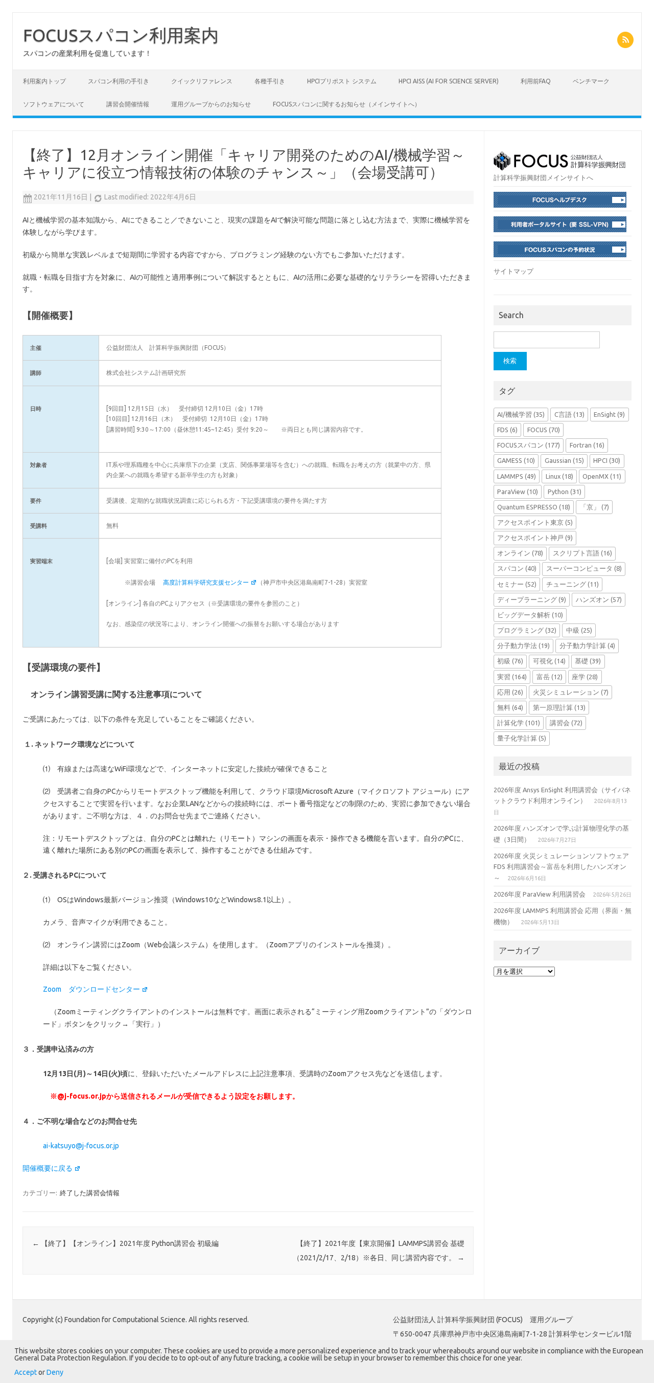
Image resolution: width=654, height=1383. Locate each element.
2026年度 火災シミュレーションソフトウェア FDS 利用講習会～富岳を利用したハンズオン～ (561, 866)
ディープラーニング (531, 599)
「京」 (594, 506)
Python (564, 491)
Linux (559, 476)
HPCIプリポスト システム (342, 81)
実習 (512, 676)
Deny (54, 1372)
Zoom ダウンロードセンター (91, 989)
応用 (510, 692)
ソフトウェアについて (53, 104)
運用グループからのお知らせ (211, 104)
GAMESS (516, 460)
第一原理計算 (559, 707)
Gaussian (564, 460)
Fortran (587, 445)
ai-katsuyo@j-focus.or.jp (81, 1146)
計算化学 (518, 722)
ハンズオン (599, 599)
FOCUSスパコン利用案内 (121, 34)
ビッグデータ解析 (530, 614)
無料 (510, 707)
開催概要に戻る (47, 1168)
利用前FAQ (536, 81)
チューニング (572, 584)
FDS (507, 429)
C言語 (569, 414)
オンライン (520, 552)
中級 (579, 630)
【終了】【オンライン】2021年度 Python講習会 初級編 (125, 1243)
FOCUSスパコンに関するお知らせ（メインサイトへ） (347, 104)
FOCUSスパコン (528, 445)
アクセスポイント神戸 (535, 537)
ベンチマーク (591, 81)
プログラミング (526, 630)
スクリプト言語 (582, 552)
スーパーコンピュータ (584, 568)
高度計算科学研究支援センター (206, 582)
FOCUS (543, 429)
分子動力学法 (523, 645)
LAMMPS (516, 476)
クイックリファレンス (201, 81)
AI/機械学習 (521, 414)
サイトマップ (513, 271)
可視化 (549, 660)
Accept (25, 1372)
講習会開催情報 (127, 104)
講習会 (566, 722)
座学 (585, 676)
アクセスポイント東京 (535, 522)
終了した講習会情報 (90, 1192)
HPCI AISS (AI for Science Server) (449, 81)
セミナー (516, 584)
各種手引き (269, 81)
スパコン (516, 568)
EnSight (609, 414)
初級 (510, 660)
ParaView (517, 491)
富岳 (549, 676)
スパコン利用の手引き (118, 81)
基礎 (588, 660)
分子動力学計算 (587, 645)
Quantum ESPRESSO (533, 506)
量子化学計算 (521, 738)
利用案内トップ (44, 81)
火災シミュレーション (571, 692)
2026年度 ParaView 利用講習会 (540, 894)
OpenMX (601, 476)
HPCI (606, 460)
